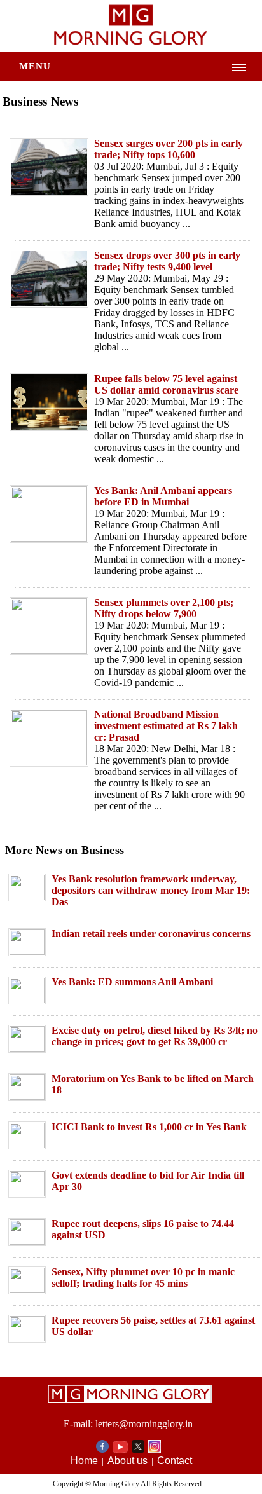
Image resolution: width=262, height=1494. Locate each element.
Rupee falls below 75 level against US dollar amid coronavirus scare (166, 384)
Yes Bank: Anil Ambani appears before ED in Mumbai (163, 496)
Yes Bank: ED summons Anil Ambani (132, 982)
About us (127, 1460)
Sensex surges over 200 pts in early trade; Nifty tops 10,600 (168, 149)
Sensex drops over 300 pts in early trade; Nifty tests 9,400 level (167, 261)
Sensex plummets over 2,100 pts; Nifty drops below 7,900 (163, 608)
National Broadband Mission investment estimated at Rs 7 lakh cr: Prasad (166, 726)
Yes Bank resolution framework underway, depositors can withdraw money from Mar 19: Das (151, 890)
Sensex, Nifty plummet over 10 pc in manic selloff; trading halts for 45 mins (143, 1277)
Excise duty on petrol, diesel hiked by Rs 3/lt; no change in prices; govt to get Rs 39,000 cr (155, 1036)
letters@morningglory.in (144, 1423)
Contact (174, 1460)
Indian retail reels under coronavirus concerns (151, 933)
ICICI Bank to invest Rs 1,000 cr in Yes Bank (149, 1126)
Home (84, 1460)
